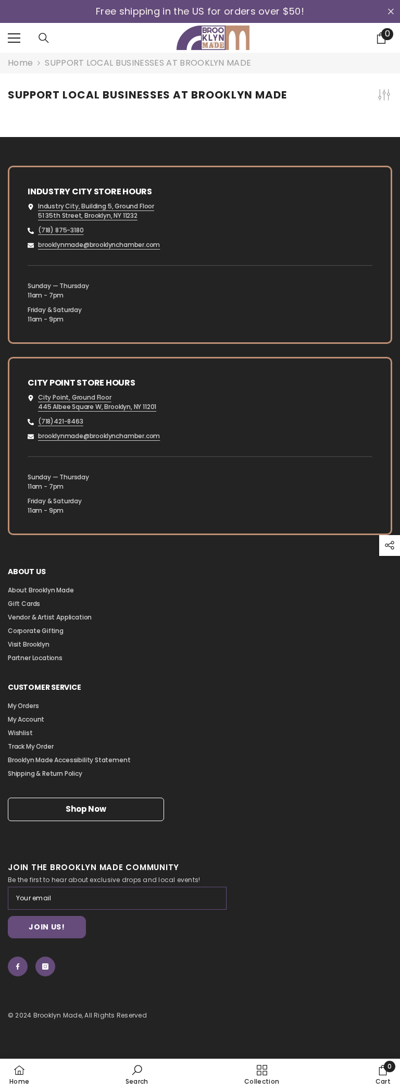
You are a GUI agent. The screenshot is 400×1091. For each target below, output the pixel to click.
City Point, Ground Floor (74, 397)
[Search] (44, 38)
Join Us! (47, 927)
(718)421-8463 (60, 421)
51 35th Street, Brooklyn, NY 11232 (88, 215)
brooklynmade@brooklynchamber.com (99, 244)
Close (391, 12)
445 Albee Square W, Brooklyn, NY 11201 (97, 406)
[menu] (14, 38)
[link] (136, 1074)
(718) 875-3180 (60, 230)
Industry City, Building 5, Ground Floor (96, 206)
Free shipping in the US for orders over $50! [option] (200, 11)
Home (20, 63)
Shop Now (86, 808)
